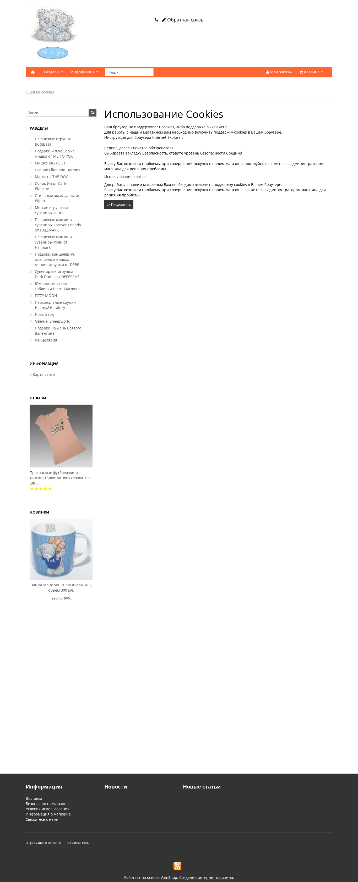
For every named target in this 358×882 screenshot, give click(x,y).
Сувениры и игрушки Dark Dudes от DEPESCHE (57, 274)
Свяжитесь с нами (42, 819)
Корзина (312, 71)
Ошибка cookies (40, 92)
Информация (83, 71)
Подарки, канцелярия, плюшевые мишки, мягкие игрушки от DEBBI (57, 259)
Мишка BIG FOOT (50, 163)
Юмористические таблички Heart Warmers (57, 286)
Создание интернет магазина (206, 877)
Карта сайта (44, 374)
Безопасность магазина (47, 803)
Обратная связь (185, 19)
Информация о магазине (48, 814)
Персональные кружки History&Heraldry (55, 305)
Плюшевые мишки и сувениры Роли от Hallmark (53, 242)
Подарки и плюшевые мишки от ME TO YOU (55, 153)
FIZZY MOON (46, 295)
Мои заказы (280, 71)
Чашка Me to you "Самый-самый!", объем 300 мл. (61, 587)
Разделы (52, 71)
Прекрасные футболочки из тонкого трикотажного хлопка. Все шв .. (60, 478)
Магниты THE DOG (51, 176)
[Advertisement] (61, 693)
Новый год (44, 314)
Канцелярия (46, 340)
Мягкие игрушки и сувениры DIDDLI (51, 210)
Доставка (34, 798)
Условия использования (47, 808)
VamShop (169, 877)
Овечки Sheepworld (52, 321)
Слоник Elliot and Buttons (57, 169)
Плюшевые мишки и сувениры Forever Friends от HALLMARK (58, 225)
